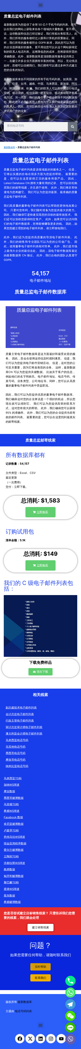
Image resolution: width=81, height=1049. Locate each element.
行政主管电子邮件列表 (20, 720)
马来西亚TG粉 (13, 778)
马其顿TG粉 (11, 804)
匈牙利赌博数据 (14, 876)
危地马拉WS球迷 (14, 837)
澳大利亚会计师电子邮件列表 (24, 733)
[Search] (72, 126)
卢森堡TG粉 (11, 830)
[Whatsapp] (70, 992)
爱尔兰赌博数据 (14, 850)
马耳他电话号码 (15, 746)
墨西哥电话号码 (15, 753)
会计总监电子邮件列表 (20, 714)
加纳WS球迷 (11, 784)
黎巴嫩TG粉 (11, 882)
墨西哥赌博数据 (14, 798)
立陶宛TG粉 (11, 856)
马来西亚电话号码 (17, 740)
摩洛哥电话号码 (15, 759)
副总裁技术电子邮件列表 (21, 707)
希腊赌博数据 (12, 902)
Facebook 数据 (13, 817)
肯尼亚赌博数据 (14, 824)
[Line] (70, 1027)
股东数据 (9, 895)
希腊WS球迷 (11, 811)
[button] (40, 5)
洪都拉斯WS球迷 (14, 863)
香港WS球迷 (11, 889)
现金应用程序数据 (15, 843)
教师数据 (9, 869)
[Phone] (70, 981)
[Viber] (70, 1039)
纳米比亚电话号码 (17, 766)
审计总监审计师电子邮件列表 (24, 727)
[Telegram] (70, 1004)
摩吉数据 (9, 791)
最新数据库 (9, 147)
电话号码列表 (23, 1011)
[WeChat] (70, 1016)
